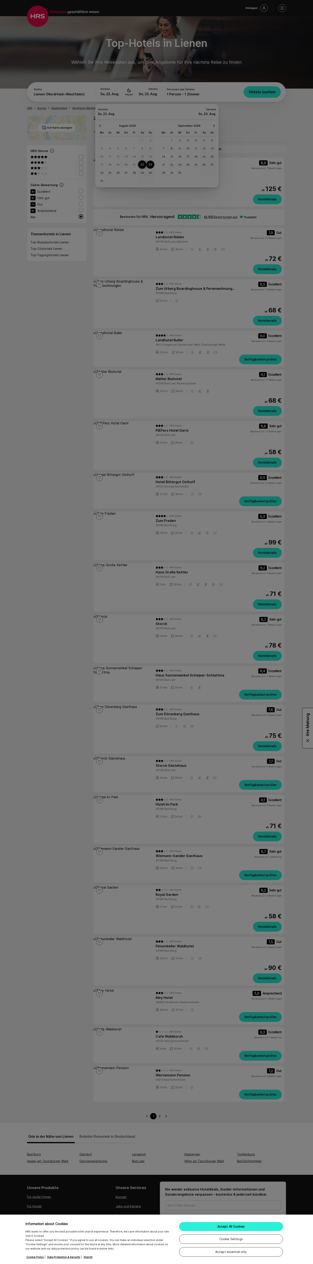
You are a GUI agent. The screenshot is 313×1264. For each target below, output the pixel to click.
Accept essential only (231, 1252)
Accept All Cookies (231, 1226)
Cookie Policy (35, 1257)
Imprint (88, 1257)
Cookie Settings (231, 1239)
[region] (156, 1239)
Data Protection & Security (63, 1257)
